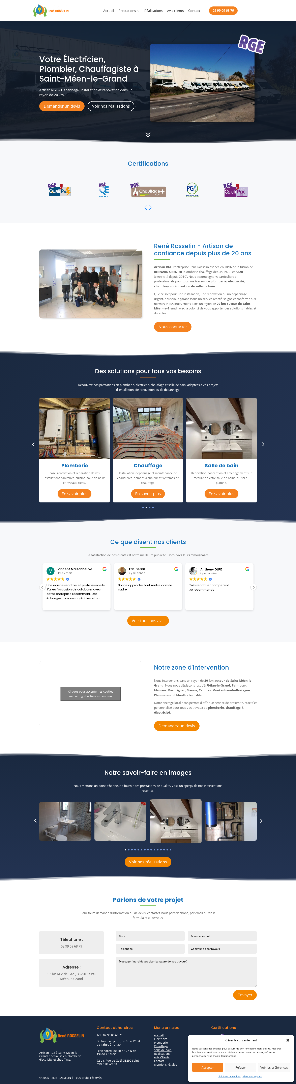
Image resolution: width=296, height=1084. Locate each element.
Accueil (108, 10)
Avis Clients (162, 1057)
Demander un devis (62, 106)
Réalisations (153, 10)
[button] (288, 1040)
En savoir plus (74, 493)
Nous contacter (172, 326)
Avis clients (175, 10)
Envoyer (245, 995)
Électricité (160, 1039)
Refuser (240, 1067)
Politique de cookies (229, 1076)
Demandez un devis (176, 726)
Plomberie (161, 1042)
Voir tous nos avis (148, 620)
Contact (194, 10)
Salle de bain (163, 1050)
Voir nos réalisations (111, 106)
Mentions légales (252, 1076)
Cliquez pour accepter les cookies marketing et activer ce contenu (90, 694)
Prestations (127, 10)
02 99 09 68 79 (223, 10)
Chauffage (161, 1046)
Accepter (208, 1067)
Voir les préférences (274, 1067)
